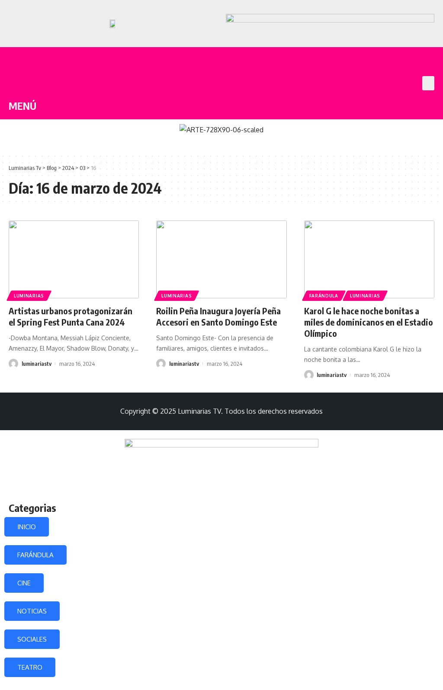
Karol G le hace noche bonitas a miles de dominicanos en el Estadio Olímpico (368, 322)
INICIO (26, 527)
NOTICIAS (32, 611)
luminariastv (36, 363)
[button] (428, 83)
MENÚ (22, 105)
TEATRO (29, 667)
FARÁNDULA (35, 555)
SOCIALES (32, 639)
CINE (24, 583)
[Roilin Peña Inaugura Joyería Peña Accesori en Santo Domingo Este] (221, 259)
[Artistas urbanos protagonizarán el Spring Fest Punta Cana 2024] (74, 259)
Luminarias (29, 295)
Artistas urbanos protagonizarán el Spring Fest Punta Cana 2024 (70, 316)
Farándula (323, 295)
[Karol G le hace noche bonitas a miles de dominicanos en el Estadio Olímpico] (369, 259)
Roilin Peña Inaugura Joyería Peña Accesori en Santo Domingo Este (218, 316)
